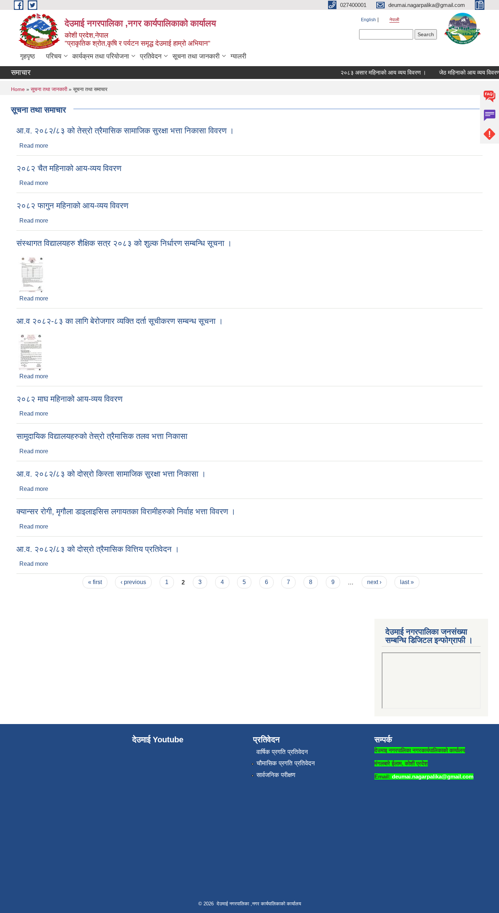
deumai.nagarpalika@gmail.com (432, 776)
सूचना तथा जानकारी (196, 56)
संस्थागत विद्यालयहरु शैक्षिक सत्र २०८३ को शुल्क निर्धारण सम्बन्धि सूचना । (124, 243)
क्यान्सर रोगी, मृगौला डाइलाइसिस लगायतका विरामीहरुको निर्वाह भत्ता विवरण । (126, 511)
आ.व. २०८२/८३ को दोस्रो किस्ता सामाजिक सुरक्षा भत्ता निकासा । (111, 473)
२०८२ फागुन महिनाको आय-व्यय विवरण (72, 205)
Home (18, 89)
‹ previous (133, 582)
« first (95, 582)
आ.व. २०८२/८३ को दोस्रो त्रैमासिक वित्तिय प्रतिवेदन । (97, 549)
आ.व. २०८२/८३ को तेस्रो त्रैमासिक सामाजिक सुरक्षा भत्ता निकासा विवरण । (125, 130)
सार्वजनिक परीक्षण (275, 775)
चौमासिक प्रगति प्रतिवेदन (285, 763)
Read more (33, 146)
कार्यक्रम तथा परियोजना (100, 56)
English (368, 19)
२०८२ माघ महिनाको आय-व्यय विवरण (69, 399)
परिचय (53, 56)
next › (374, 582)
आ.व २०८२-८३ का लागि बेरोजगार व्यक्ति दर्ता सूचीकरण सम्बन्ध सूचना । (119, 321)
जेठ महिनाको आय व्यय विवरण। (464, 72)
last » (407, 582)
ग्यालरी (238, 56)
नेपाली (394, 19)
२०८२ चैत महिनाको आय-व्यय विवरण (68, 168)
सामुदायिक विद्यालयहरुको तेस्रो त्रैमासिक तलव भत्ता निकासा (101, 436)
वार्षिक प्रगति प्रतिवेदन (282, 752)
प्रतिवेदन (150, 56)
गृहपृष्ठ (27, 56)
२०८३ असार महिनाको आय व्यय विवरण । (376, 72)
